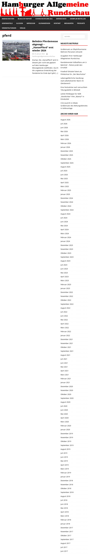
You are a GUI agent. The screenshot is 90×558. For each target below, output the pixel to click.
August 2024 (65, 214)
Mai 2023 (64, 273)
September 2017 (67, 539)
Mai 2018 (64, 508)
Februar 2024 (66, 237)
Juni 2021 (64, 363)
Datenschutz (61, 19)
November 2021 (67, 343)
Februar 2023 (66, 284)
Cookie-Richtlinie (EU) (43, 19)
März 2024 (65, 233)
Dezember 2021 (67, 339)
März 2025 (65, 186)
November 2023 (67, 249)
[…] (57, 73)
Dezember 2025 (67, 151)
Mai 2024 (64, 225)
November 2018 (67, 484)
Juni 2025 (64, 175)
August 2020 (65, 402)
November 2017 (67, 531)
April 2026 (65, 135)
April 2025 (65, 182)
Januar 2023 (65, 288)
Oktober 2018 (66, 488)
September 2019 (67, 445)
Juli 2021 (64, 359)
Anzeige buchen (8, 19)
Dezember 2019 (67, 433)
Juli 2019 (64, 453)
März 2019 (65, 469)
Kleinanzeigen (44, 23)
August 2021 (65, 355)
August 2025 (65, 167)
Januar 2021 (65, 382)
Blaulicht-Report (25, 19)
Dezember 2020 (67, 386)
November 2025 (67, 155)
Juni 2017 (64, 551)
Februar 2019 (66, 473)
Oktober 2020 (66, 394)
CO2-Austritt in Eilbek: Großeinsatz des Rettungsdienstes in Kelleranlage (74, 105)
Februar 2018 (66, 520)
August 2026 (65, 120)
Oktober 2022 (66, 300)
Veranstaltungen (9, 28)
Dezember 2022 (67, 292)
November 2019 (67, 437)
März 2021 (65, 375)
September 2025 (67, 163)
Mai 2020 (64, 414)
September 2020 (67, 398)
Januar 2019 (65, 477)
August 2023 (65, 261)
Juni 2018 (64, 504)
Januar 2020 (65, 429)
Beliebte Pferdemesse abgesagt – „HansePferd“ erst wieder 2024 (45, 46)
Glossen (19, 23)
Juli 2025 (64, 171)
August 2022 (65, 308)
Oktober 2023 (66, 253)
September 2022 (67, 304)
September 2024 (67, 210)
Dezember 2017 (67, 528)
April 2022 (65, 324)
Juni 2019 (64, 457)
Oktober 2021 (66, 347)
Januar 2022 (65, 335)
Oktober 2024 (66, 206)
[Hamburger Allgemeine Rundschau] (45, 15)
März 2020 (65, 422)
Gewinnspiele (7, 23)
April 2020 (65, 418)
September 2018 (67, 492)
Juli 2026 (64, 124)
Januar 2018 (65, 524)
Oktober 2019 (66, 441)
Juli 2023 (64, 265)
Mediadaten (68, 23)
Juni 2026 (64, 127)
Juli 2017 (64, 547)
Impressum (31, 23)
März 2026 (65, 139)
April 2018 (65, 512)
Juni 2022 (64, 316)
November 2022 (67, 296)
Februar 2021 (66, 378)
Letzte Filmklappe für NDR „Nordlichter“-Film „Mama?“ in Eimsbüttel (72, 96)
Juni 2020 (64, 410)
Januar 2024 (65, 241)
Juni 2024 (64, 221)
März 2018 (65, 516)
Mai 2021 (64, 367)
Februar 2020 (66, 426)
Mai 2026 (64, 131)
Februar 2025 (66, 190)
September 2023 (67, 257)
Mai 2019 (64, 461)
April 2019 (65, 465)
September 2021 (67, 351)
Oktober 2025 (66, 159)
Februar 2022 (66, 331)
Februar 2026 (66, 143)
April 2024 (65, 229)
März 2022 (65, 327)
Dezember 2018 (67, 480)
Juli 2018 (64, 500)
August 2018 (65, 496)
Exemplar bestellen (78, 19)
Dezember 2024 (67, 198)
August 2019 (65, 449)
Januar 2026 (65, 147)
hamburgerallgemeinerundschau (43, 56)
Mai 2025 (64, 178)
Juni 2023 (64, 269)
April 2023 (65, 276)
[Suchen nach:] (74, 37)
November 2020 (67, 390)
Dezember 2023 (67, 245)
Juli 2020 (64, 406)
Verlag (22, 28)
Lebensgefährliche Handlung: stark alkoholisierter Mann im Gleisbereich (72, 80)
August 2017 (65, 543)
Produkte (81, 23)
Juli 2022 (64, 312)
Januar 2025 (65, 194)
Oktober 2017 (66, 535)
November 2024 (67, 202)
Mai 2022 (64, 320)
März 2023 (65, 280)
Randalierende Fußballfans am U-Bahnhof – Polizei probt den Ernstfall (74, 65)
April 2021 (65, 371)
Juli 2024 (64, 218)
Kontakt (57, 23)
